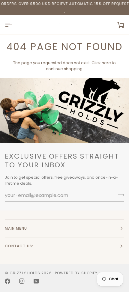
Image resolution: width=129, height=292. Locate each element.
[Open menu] (14, 24)
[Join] (119, 194)
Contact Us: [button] (19, 246)
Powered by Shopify (76, 273)
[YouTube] (36, 281)
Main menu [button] (16, 228)
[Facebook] (7, 281)
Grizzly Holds (25, 273)
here (106, 63)
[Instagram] (22, 281)
